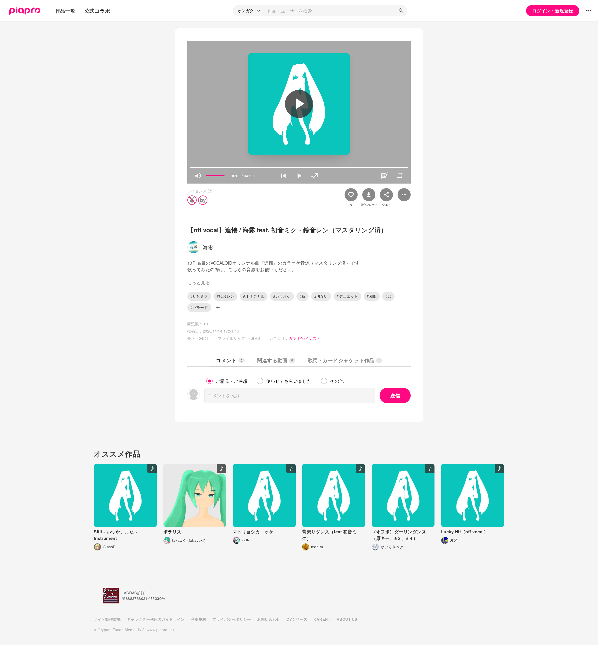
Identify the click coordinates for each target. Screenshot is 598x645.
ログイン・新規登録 (552, 10)
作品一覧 (65, 10)
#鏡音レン (225, 296)
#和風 (372, 296)
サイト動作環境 (107, 619)
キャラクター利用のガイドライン (156, 619)
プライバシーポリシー (231, 619)
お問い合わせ (268, 619)
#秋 (302, 296)
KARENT (321, 619)
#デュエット (347, 296)
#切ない (321, 296)
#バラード (199, 307)
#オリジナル (253, 296)
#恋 (388, 296)
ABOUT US (347, 619)
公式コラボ (97, 10)
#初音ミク (199, 296)
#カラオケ (282, 296)
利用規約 (198, 619)
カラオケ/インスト (304, 338)
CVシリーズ (296, 619)
